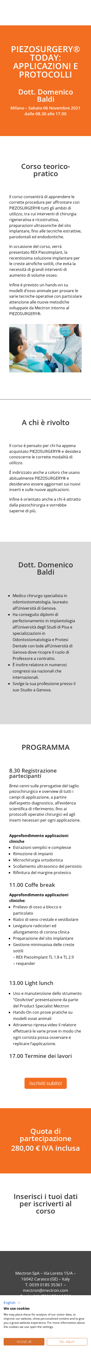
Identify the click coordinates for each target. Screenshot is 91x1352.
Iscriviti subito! (45, 1083)
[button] (12, 1303)
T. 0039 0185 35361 (44, 1284)
